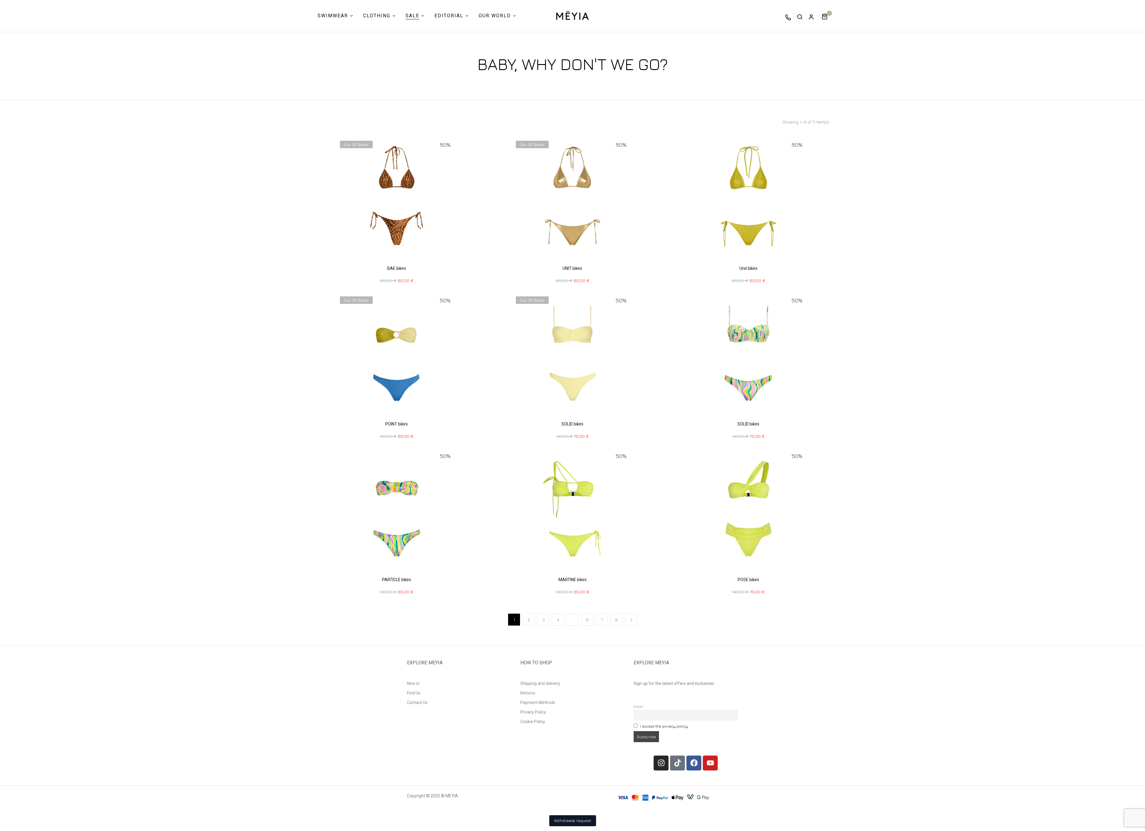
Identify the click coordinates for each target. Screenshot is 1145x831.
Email (638, 706)
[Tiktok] (677, 763)
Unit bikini (748, 268)
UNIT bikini (572, 268)
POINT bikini (396, 424)
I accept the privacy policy (664, 726)
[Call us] (788, 17)
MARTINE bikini (572, 579)
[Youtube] (710, 763)
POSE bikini (748, 579)
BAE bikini (396, 268)
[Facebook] (693, 763)
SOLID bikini (572, 424)
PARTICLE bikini (396, 579)
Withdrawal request (572, 820)
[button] (826, 16)
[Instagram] (661, 763)
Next (631, 620)
